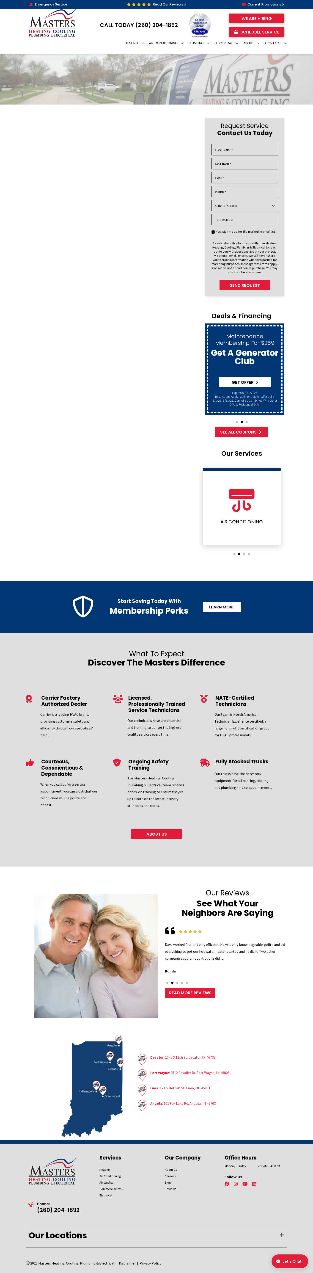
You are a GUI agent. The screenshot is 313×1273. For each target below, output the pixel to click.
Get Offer (243, 382)
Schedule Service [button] (259, 32)
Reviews (170, 1189)
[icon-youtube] (245, 1184)
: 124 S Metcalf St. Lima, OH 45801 (180, 1088)
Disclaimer (127, 1263)
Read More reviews (190, 992)
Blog (168, 1182)
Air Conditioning (110, 1176)
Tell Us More (224, 220)
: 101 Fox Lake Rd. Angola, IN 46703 (183, 1103)
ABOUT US (156, 834)
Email (220, 178)
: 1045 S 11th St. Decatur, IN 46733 (183, 1057)
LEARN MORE (222, 607)
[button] (237, 422)
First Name (224, 150)
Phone (220, 192)
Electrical (105, 1195)
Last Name (223, 164)
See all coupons (238, 432)
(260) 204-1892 (156, 25)
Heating (104, 1170)
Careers (170, 1176)
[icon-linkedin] (254, 1184)
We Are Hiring (257, 18)
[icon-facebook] (227, 1184)
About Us (171, 1170)
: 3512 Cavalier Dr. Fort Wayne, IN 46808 (190, 1072)
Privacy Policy (150, 1263)
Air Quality (106, 1182)
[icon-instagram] (236, 1184)
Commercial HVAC (111, 1189)
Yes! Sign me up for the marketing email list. (246, 231)
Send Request (245, 285)
